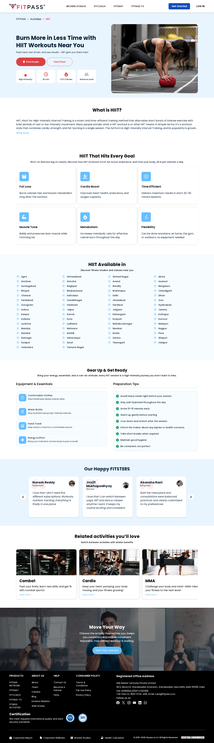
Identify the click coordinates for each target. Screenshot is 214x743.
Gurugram (27, 304)
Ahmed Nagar (121, 276)
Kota (69, 319)
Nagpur (162, 328)
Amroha (71, 281)
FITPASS (21, 19)
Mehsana (72, 328)
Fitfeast (118, 6)
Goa (160, 300)
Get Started (179, 6)
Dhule (161, 295)
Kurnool (162, 319)
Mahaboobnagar (122, 323)
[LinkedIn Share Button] (139, 702)
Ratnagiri (26, 337)
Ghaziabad (119, 300)
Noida (116, 333)
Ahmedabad (74, 276)
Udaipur (162, 342)
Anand (116, 281)
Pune (161, 333)
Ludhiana (72, 323)
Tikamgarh (119, 342)
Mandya (25, 328)
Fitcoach (100, 6)
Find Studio (31, 61)
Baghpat (72, 286)
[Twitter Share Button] (123, 702)
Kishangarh (119, 314)
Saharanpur (74, 337)
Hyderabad (164, 304)
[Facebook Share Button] (118, 702)
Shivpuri (162, 337)
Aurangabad (28, 286)
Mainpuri (163, 323)
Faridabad (27, 300)
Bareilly (117, 286)
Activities (35, 19)
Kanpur (25, 314)
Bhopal (25, 290)
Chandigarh (165, 290)
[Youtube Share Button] (134, 702)
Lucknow (26, 323)
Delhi (115, 295)
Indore (25, 309)
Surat (70, 342)
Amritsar (26, 281)
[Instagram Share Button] (128, 702)
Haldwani (72, 304)
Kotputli (117, 319)
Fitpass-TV (137, 6)
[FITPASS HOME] (27, 6)
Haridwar (118, 304)
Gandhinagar (74, 300)
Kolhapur (163, 314)
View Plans (60, 61)
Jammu (162, 309)
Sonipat (25, 342)
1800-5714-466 (138, 694)
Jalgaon (117, 309)
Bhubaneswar (75, 290)
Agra (24, 276)
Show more (22, 132)
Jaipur (70, 309)
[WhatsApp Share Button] (145, 702)
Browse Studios (76, 6)
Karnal (70, 314)
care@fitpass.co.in (165, 694)
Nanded (25, 333)
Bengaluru (164, 286)
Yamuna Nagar (75, 347)
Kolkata (25, 319)
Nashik (70, 333)
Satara (116, 337)
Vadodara (27, 347)
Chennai (26, 295)
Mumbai (117, 328)
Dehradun (72, 295)
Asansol (163, 281)
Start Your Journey (107, 650)
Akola (161, 276)
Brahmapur (119, 290)
